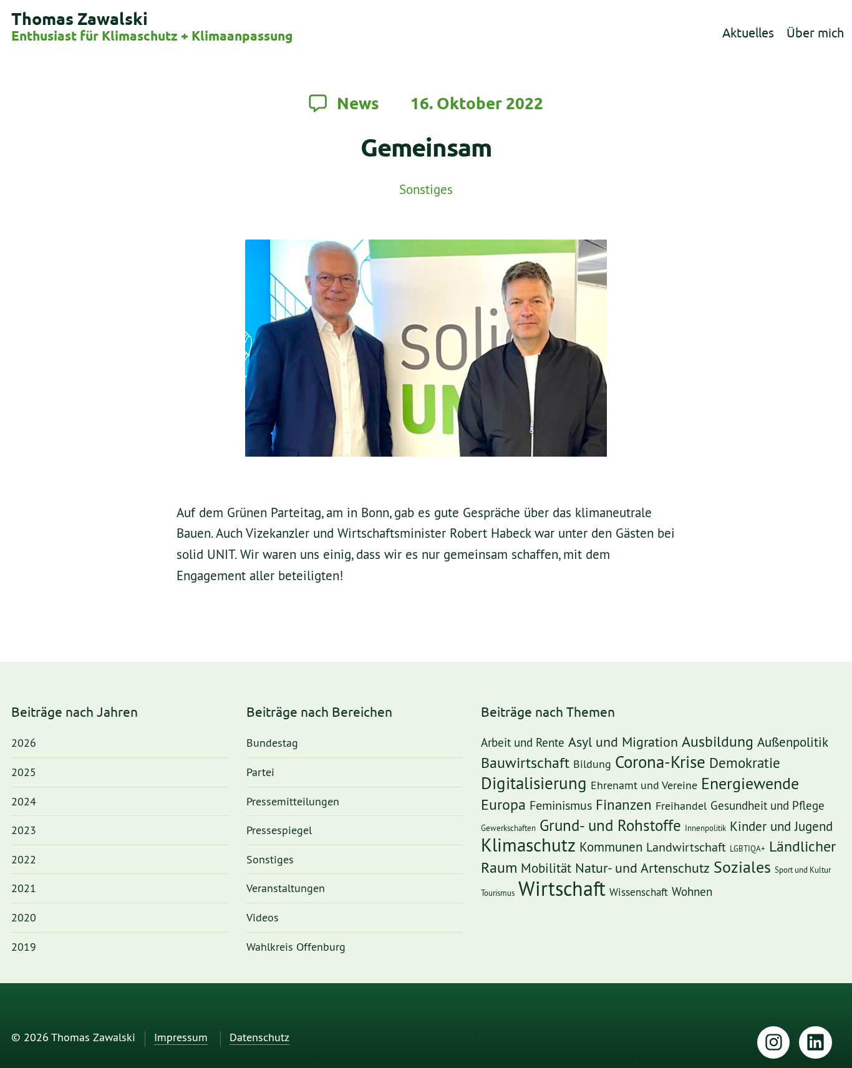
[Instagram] (773, 1042)
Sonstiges (426, 190)
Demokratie (744, 763)
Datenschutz (259, 1037)
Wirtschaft (562, 889)
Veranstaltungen (285, 888)
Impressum (181, 1037)
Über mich (815, 33)
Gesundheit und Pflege (767, 806)
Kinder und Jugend (781, 826)
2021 (23, 888)
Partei (260, 772)
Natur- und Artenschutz (642, 868)
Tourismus (498, 893)
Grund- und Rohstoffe (610, 826)
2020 (23, 918)
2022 (23, 860)
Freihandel (681, 806)
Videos (262, 918)
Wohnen (692, 892)
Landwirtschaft (686, 848)
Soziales (742, 867)
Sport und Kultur (803, 870)
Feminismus (561, 806)
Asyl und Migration (623, 742)
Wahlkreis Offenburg (296, 947)
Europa (503, 805)
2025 (23, 772)
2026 (23, 743)
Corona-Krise (660, 762)
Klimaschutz (528, 846)
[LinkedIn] (815, 1042)
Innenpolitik (705, 828)
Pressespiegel (279, 830)
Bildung (592, 764)
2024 (23, 801)
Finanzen (624, 805)
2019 (23, 947)
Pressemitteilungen (292, 801)
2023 (23, 830)
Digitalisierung (534, 784)
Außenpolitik (792, 742)
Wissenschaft (638, 892)
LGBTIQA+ (747, 848)
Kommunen (610, 847)
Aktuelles (748, 33)
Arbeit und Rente (522, 743)
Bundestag (272, 743)
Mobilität (546, 868)
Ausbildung (717, 742)
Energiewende (750, 784)
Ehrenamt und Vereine (644, 785)
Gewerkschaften (508, 828)
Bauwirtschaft (525, 763)
